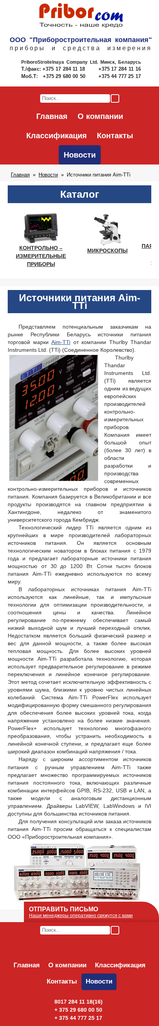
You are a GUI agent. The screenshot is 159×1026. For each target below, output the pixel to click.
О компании (100, 116)
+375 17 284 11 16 (119, 69)
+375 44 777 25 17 (119, 76)
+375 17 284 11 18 (64, 69)
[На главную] (81, 16)
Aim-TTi (60, 342)
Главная (52, 116)
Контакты (115, 135)
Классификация (56, 135)
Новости (80, 155)
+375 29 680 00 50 (65, 76)
